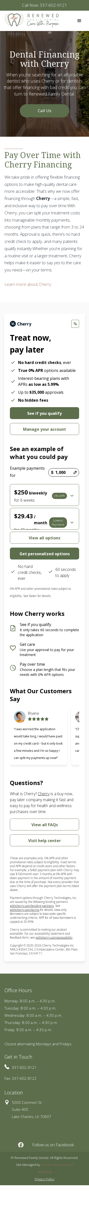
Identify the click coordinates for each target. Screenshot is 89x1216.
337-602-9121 (24, 1067)
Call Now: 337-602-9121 (44, 5)
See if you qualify (44, 413)
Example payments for (27, 471)
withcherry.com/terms (24, 910)
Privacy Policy (44, 1179)
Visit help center (44, 840)
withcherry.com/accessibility (54, 937)
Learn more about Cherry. (28, 284)
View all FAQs (44, 824)
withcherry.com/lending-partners (32, 906)
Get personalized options (45, 554)
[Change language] (75, 324)
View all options (44, 538)
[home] (30, 20)
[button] (79, 20)
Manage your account (44, 429)
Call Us (44, 110)
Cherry (43, 793)
